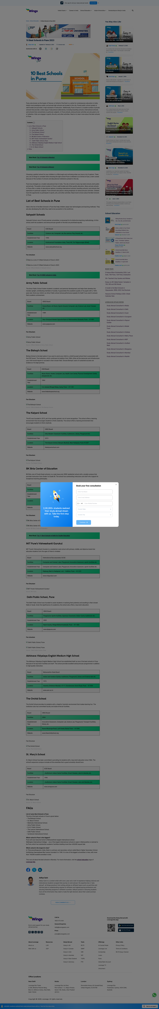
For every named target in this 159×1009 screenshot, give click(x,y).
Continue (83, 522)
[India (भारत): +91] (78, 503)
